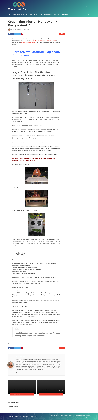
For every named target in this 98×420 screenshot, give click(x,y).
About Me (11, 416)
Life (41, 14)
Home (14, 14)
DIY (24, 14)
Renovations (47, 14)
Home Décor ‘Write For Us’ (30, 416)
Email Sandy (18, 416)
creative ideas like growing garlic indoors (44, 40)
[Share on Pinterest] (22, 34)
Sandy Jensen (16, 29)
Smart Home (65, 14)
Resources (56, 14)
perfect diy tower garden (28, 42)
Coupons (19, 14)
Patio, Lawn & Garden (31, 14)
